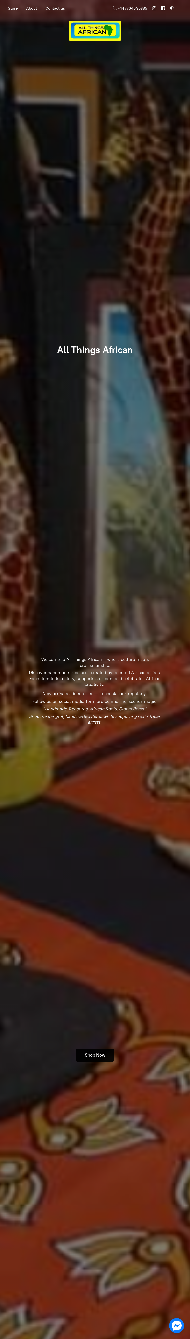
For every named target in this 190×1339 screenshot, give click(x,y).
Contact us (55, 8)
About (31, 8)
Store (13, 8)
